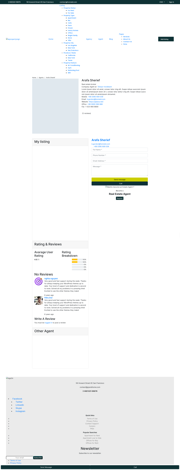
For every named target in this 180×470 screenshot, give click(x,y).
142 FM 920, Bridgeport (43, 226)
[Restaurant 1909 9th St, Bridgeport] (74, 157)
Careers (92, 426)
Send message (119, 180)
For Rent (42, 149)
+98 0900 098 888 (95, 104)
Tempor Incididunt (105, 87)
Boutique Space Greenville (45, 220)
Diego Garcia (78, 356)
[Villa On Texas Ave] (46, 157)
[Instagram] (107, 111)
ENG (161, 2)
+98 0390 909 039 (95, 97)
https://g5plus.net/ (96, 102)
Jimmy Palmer (60, 356)
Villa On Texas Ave (44, 172)
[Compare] (38, 165)
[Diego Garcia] (78, 345)
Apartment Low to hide (92, 438)
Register (119, 198)
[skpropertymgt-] (13, 39)
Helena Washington (41, 357)
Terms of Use (92, 419)
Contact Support (92, 424)
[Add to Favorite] (36, 165)
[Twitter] (102, 111)
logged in (48, 323)
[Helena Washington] (42, 345)
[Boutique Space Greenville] (46, 204)
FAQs (92, 429)
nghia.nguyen (51, 278)
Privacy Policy (92, 421)
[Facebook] (99, 111)
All (35, 149)
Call (120, 183)
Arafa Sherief (101, 140)
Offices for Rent (92, 443)
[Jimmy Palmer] (60, 345)
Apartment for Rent (92, 435)
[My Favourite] (155, 39)
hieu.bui (48, 297)
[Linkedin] (104, 111)
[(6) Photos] (35, 165)
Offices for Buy (92, 440)
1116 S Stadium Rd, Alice (44, 178)
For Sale (52, 149)
